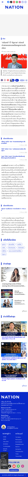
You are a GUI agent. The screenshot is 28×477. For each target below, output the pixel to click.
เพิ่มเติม (5, 461)
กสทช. (3, 247)
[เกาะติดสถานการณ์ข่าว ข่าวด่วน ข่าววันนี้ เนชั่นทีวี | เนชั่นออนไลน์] (14, 7)
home (4, 437)
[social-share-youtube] (14, 2)
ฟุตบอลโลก (11, 244)
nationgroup (18, 439)
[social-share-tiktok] (11, 2)
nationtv (17, 446)
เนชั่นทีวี (9, 475)
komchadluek (18, 442)
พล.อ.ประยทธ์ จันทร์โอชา (15, 251)
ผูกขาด (4, 244)
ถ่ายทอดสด (21, 247)
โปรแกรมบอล (11, 247)
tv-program (6, 446)
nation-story (5, 449)
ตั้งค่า (4, 467)
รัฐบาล (4, 254)
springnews (18, 449)
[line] (18, 467)
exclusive (6, 441)
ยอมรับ (4, 464)
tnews (17, 454)
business (5, 444)
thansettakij (18, 456)
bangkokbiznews (19, 444)
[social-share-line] (17, 2)
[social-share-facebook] (8, 2)
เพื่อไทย (4, 251)
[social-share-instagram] (20, 2)
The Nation (18, 437)
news (4, 439)
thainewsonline (19, 451)
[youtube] (14, 467)
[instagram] (22, 467)
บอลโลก (19, 244)
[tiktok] (9, 467)
